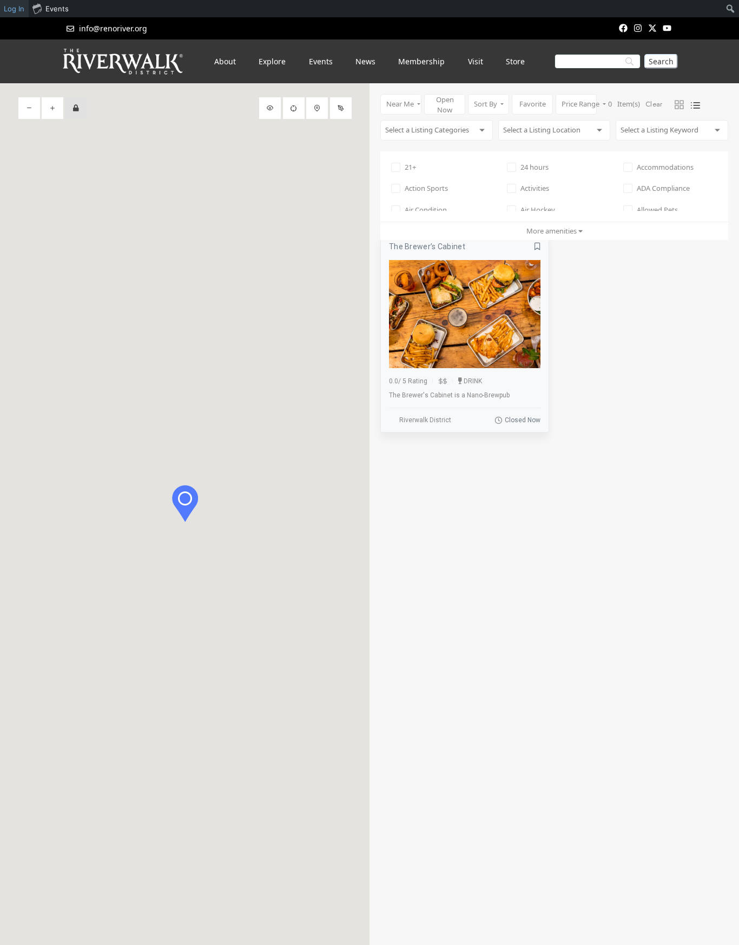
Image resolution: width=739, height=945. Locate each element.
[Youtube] (667, 28)
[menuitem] (730, 8)
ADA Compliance (663, 188)
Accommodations (665, 167)
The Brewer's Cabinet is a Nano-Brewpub (449, 395)
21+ (410, 167)
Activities (534, 188)
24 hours (534, 167)
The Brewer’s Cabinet (427, 246)
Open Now (445, 105)
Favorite (532, 104)
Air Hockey (537, 210)
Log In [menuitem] (14, 8)
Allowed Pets (657, 210)
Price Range (579, 104)
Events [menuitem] (57, 8)
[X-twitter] (653, 28)
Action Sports (426, 188)
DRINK (473, 381)
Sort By (486, 104)
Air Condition (426, 210)
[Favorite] (537, 246)
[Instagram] (637, 28)
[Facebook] (623, 28)
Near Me (400, 104)
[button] (185, 503)
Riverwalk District (425, 420)
